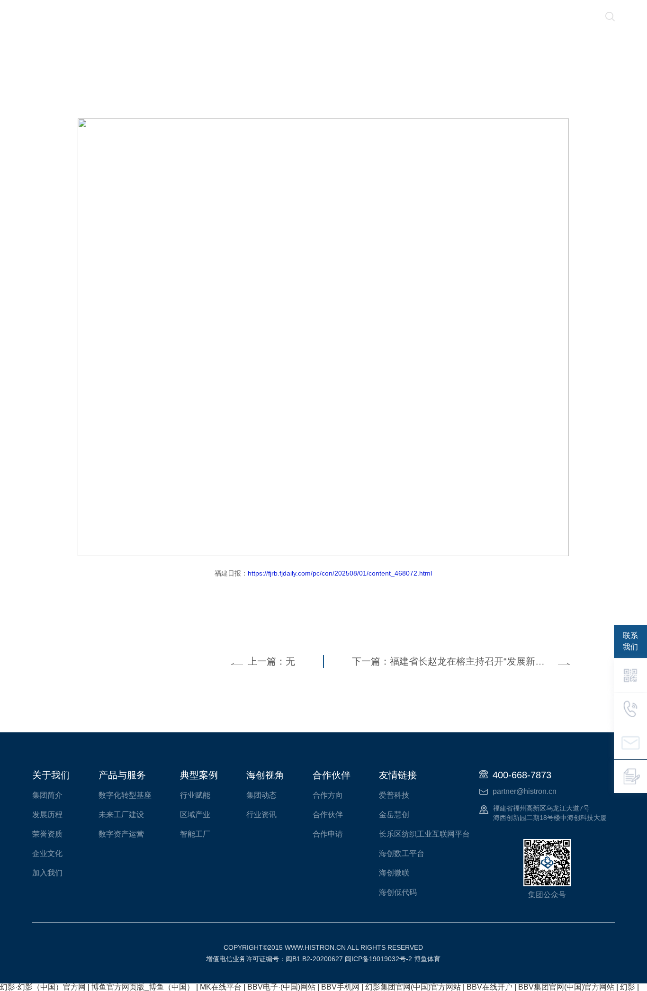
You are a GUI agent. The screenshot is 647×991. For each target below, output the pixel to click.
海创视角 (409, 16)
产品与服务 (287, 16)
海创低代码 (398, 892)
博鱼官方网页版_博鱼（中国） (142, 987)
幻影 (627, 987)
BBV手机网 (340, 987)
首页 (124, 16)
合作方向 (328, 795)
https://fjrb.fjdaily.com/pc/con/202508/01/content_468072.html (340, 573)
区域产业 (195, 815)
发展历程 (47, 815)
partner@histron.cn (525, 791)
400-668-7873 (522, 775)
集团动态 (261, 795)
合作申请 (328, 834)
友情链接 (398, 775)
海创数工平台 (401, 853)
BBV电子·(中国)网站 (281, 987)
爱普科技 (394, 795)
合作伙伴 (468, 16)
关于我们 (174, 16)
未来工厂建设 (121, 815)
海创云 (229, 16)
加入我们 (47, 873)
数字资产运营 (121, 834)
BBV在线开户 (489, 987)
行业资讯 (261, 815)
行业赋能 (195, 795)
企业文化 (47, 853)
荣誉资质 (47, 834)
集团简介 (47, 795)
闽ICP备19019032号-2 (378, 959)
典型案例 (350, 16)
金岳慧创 (394, 815)
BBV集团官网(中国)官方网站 (566, 987)
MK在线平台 (221, 987)
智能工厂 (195, 834)
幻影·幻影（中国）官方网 (43, 987)
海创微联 (394, 873)
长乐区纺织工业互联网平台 (424, 834)
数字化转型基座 (125, 795)
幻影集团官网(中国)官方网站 (413, 987)
